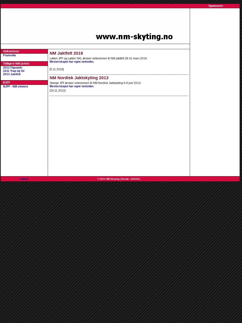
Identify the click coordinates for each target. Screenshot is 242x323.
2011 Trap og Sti (13, 71)
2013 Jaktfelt (12, 74)
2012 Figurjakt (12, 67)
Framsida (9, 55)
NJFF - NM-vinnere (15, 86)
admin (24, 179)
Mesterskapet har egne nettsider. (72, 61)
